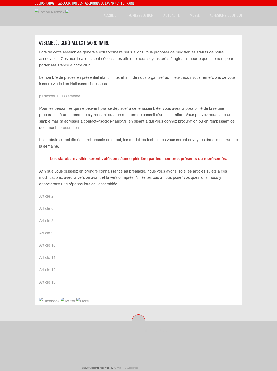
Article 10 (47, 245)
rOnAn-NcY (120, 367)
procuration (69, 127)
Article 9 (46, 233)
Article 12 (47, 269)
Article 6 (46, 208)
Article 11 (47, 257)
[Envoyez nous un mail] (96, 301)
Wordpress (132, 367)
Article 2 (46, 196)
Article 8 (46, 220)
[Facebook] (148, 340)
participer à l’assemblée (59, 95)
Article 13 (47, 282)
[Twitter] (155, 340)
